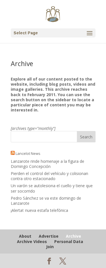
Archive (73, 236)
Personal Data (68, 241)
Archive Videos (32, 241)
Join (50, 246)
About (25, 236)
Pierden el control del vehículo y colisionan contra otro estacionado (49, 176)
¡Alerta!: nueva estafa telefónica (39, 210)
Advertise (49, 236)
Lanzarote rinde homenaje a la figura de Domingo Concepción (47, 164)
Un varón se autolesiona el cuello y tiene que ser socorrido (52, 188)
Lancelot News (28, 153)
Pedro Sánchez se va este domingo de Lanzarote (46, 200)
